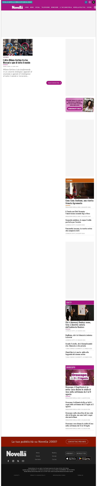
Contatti (16, 475)
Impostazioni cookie (59, 475)
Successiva (53, 83)
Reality (54, 453)
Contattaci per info (77, 442)
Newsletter (81, 453)
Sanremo (38, 459)
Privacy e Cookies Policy (37, 475)
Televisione (45, 7)
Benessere (54, 7)
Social (37, 7)
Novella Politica (79, 7)
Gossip (54, 456)
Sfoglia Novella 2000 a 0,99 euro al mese (17, 2)
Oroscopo (70, 367)
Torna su (80, 475)
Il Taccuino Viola (66, 7)
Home (27, 7)
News (32, 7)
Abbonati (69, 453)
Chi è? (69, 302)
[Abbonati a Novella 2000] (80, 105)
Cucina (89, 7)
